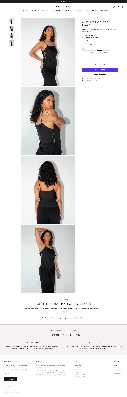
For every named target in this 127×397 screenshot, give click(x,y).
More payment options (100, 74)
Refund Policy (117, 373)
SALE (86, 10)
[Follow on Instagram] (9, 386)
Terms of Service (118, 371)
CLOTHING (35, 10)
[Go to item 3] (11, 36)
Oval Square (87, 19)
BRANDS (94, 10)
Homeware (68, 10)
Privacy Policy (117, 368)
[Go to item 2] (11, 28)
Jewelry (45, 10)
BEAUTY (78, 10)
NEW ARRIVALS (23, 10)
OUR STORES (104, 10)
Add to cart (100, 64)
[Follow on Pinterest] (14, 386)
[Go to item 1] (11, 21)
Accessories (56, 10)
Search (115, 365)
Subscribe (11, 379)
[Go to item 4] (11, 43)
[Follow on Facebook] (5, 386)
